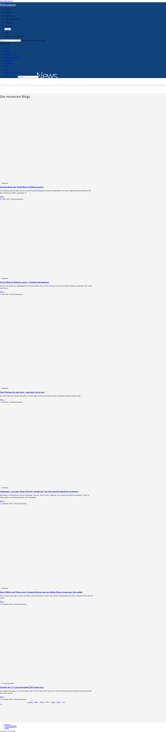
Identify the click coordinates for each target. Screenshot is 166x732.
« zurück (30, 702)
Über (6, 69)
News (6, 66)
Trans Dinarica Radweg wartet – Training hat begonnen (24, 282)
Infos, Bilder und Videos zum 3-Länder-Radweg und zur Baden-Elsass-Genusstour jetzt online (41, 592)
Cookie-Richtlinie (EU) (11, 727)
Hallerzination (8, 4)
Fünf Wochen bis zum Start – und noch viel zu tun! (22, 392)
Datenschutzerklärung (10, 726)
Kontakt (7, 728)
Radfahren (8, 60)
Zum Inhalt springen (6, 1)
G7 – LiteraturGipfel (12, 57)
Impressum (8, 724)
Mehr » (2, 197)
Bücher (7, 51)
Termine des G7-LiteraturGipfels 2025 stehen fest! (22, 687)
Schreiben (8, 54)
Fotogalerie (8, 63)
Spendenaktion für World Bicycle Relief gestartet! (22, 187)
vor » (63, 702)
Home (7, 48)
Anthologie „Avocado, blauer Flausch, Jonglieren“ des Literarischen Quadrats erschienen (39, 491)
